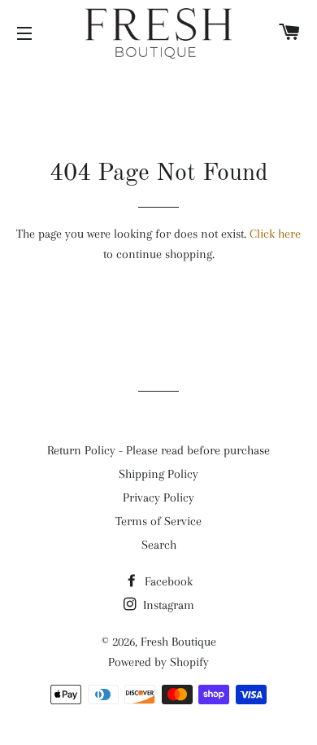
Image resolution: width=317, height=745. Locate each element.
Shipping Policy (158, 474)
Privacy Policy (158, 497)
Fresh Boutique (178, 641)
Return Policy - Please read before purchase (158, 450)
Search (158, 544)
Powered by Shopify (158, 662)
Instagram (167, 605)
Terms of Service (158, 521)
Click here (275, 233)
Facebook (167, 581)
